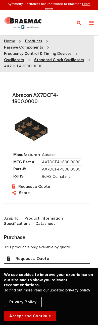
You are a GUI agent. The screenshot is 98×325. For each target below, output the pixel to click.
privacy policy (77, 290)
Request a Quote (34, 187)
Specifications (17, 224)
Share (24, 193)
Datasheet (45, 224)
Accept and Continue (30, 316)
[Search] (79, 23)
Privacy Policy (22, 302)
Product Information (43, 218)
